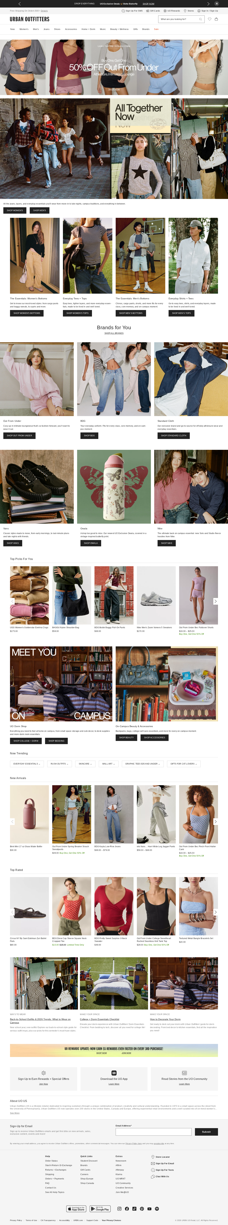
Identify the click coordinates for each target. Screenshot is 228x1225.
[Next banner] (208, 4)
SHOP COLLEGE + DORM (26, 741)
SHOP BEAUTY (126, 737)
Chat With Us (162, 1176)
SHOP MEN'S (39, 210)
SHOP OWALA (91, 543)
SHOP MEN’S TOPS (181, 313)
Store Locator (163, 1157)
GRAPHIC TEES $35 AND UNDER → (142, 764)
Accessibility (64, 1220)
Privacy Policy (16, 1220)
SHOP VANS (13, 543)
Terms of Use (31, 1220)
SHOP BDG (89, 435)
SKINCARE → (85, 764)
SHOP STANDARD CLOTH (173, 435)
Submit (206, 1131)
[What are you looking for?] (200, 19)
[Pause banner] (216, 4)
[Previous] (13, 601)
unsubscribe (159, 1143)
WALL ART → (108, 764)
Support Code (92, 1220)
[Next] (215, 601)
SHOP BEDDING (56, 741)
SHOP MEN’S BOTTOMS (131, 313)
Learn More (114, 1084)
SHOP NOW (148, 4)
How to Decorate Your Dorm (165, 1019)
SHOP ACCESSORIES (154, 737)
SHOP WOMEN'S (15, 210)
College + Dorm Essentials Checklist (99, 1019)
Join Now (43, 1084)
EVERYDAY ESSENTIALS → (27, 764)
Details (44, 11)
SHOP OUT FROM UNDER (19, 435)
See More (15, 1113)
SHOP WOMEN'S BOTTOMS (27, 313)
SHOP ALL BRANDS (114, 333)
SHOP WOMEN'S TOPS (77, 313)
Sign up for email (165, 1163)
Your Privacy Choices (111, 1220)
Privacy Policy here (134, 1143)
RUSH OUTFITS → (59, 764)
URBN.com (78, 1220)
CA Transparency (48, 1220)
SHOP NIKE (166, 543)
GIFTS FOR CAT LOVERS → (184, 764)
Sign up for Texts (165, 1170)
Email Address (123, 1126)
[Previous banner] (19, 4)
